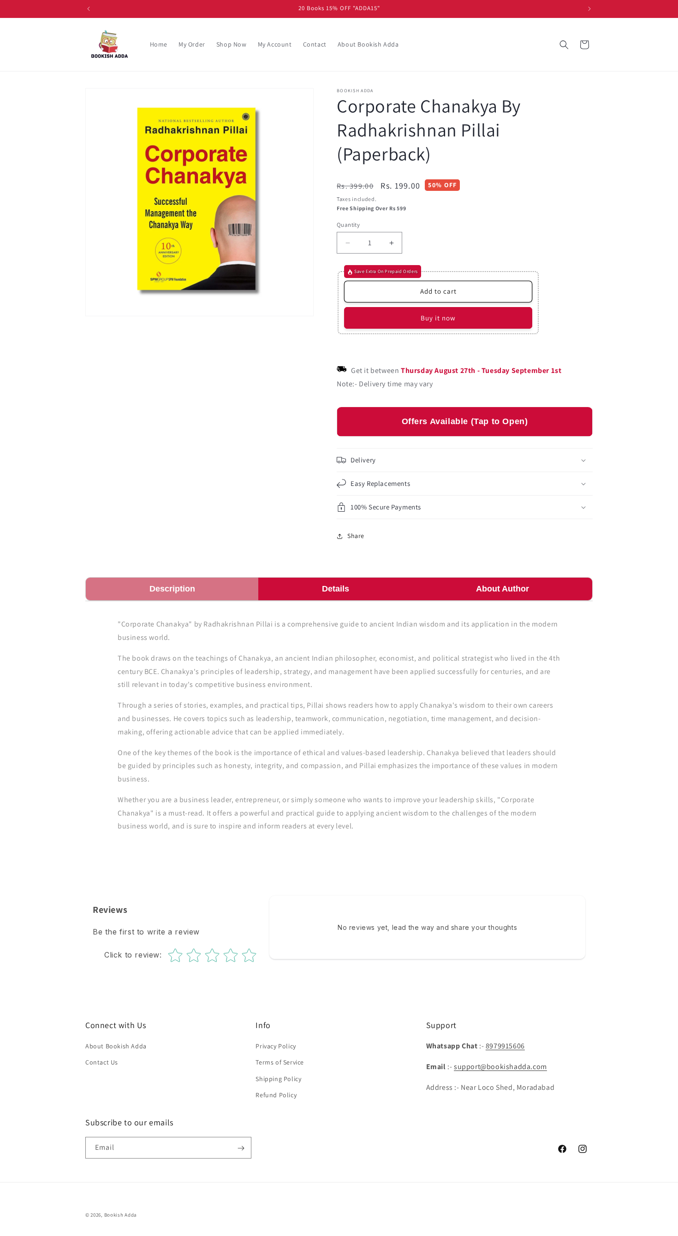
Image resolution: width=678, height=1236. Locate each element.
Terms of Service (280, 1063)
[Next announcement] (589, 9)
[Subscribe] (241, 1148)
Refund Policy (276, 1095)
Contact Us (101, 1063)
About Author (502, 588)
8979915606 (505, 1046)
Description (172, 588)
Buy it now (438, 317)
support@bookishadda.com (500, 1066)
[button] (564, 45)
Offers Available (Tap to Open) (465, 421)
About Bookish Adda (116, 1046)
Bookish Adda (120, 1215)
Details (335, 588)
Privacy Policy (276, 1046)
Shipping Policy (278, 1079)
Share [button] (355, 536)
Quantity (348, 225)
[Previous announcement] (88, 9)
